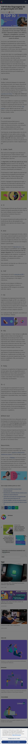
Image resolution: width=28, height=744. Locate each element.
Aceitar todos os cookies (14, 742)
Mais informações (16, 735)
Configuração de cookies (14, 738)
